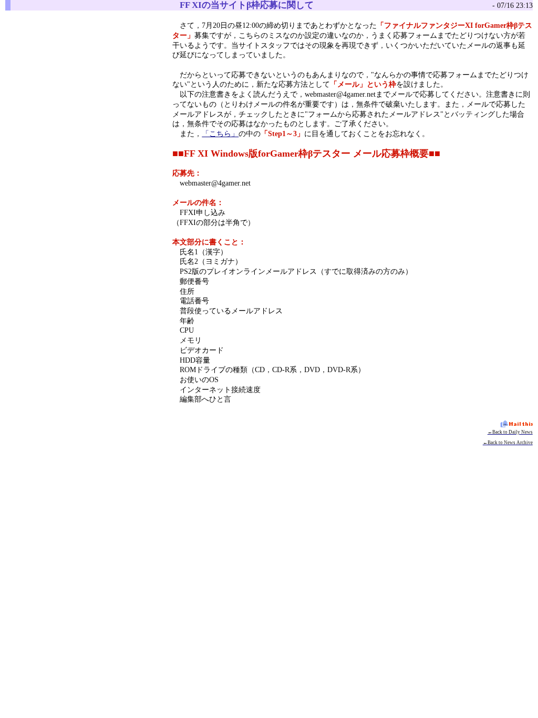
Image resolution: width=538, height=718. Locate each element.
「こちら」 (220, 133)
